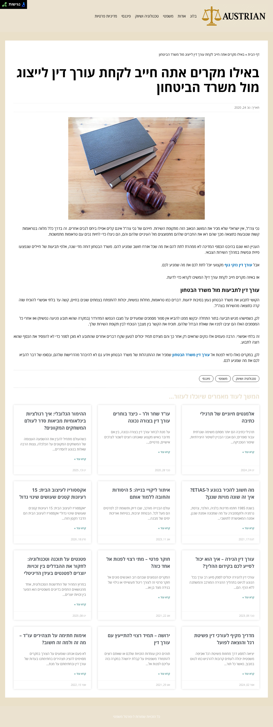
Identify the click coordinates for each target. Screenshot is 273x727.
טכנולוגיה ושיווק (147, 16)
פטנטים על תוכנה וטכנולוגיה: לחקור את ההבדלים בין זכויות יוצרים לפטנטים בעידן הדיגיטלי (55, 566)
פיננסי (126, 16)
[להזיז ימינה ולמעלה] (5, 3)
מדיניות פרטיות (106, 16)
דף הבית (253, 54)
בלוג (193, 16)
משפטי (168, 16)
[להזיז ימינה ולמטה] (5, 5)
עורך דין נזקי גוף (238, 264)
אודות (182, 16)
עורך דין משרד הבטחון (191, 354)
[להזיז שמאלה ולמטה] (3, 5)
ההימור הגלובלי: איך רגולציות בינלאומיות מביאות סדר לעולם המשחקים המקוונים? (55, 420)
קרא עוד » (248, 452)
